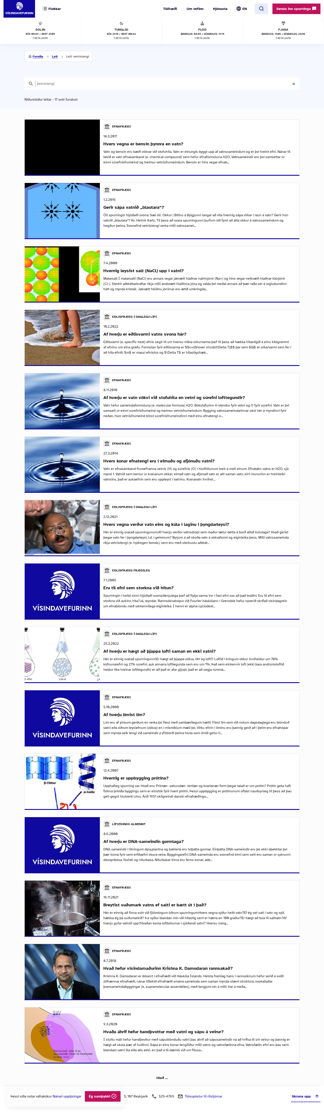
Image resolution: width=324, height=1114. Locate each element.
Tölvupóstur (203, 1096)
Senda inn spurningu (294, 9)
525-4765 (166, 1096)
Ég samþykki (100, 1096)
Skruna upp (301, 1096)
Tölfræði (170, 9)
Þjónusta (220, 9)
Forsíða (38, 56)
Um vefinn (195, 9)
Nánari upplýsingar (67, 1096)
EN (244, 9)
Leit (55, 56)
